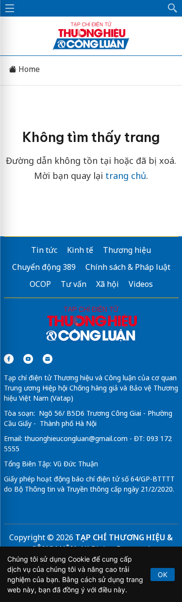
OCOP (40, 284)
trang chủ (125, 175)
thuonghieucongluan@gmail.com (76, 438)
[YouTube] (28, 359)
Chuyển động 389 (44, 267)
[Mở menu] (10, 8)
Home (28, 69)
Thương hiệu (127, 250)
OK (162, 574)
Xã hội (107, 284)
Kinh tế (80, 250)
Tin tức (44, 250)
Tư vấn (73, 284)
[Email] (47, 359)
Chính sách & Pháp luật (127, 267)
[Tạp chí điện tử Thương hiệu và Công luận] (91, 324)
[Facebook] (9, 359)
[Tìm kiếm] (173, 8)
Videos (141, 284)
